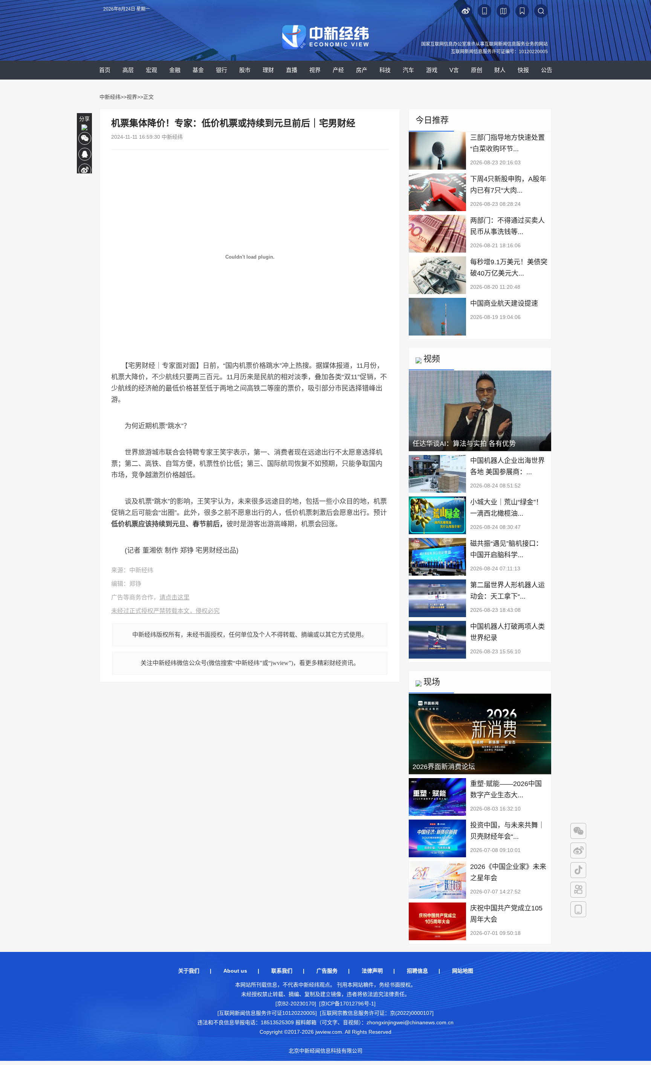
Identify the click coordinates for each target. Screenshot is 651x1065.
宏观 (151, 70)
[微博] (578, 850)
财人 (500, 70)
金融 (174, 70)
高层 (128, 70)
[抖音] (578, 870)
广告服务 (327, 971)
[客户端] (578, 909)
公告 (546, 70)
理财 (268, 70)
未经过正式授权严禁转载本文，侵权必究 (165, 611)
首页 (104, 70)
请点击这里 (174, 597)
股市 (245, 70)
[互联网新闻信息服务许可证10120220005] (267, 1013)
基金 (198, 70)
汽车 (408, 70)
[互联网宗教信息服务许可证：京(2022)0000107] (377, 1013)
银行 (221, 70)
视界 (315, 70)
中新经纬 (110, 97)
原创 (476, 70)
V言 (454, 70)
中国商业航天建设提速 (504, 303)
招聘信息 (417, 971)
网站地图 (462, 971)
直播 (291, 70)
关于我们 (188, 971)
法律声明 (372, 971)
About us (235, 971)
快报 (523, 70)
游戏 (431, 70)
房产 (361, 70)
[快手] (578, 890)
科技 (385, 70)
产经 (338, 70)
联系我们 (281, 971)
